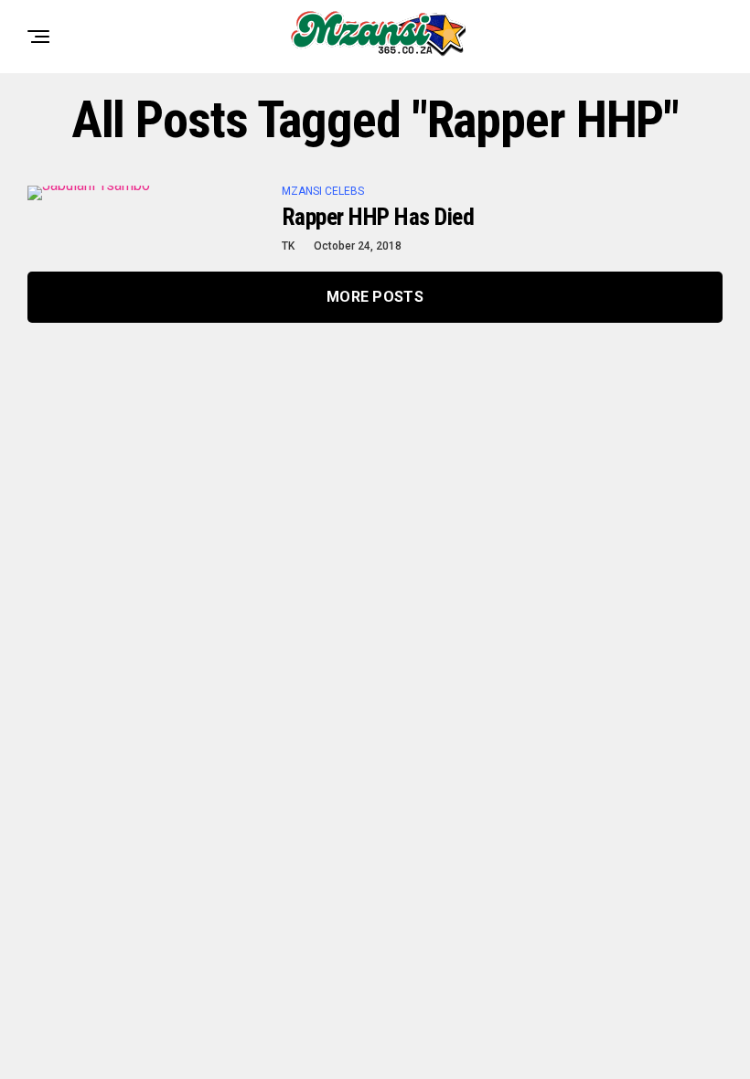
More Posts (375, 296)
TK (288, 246)
